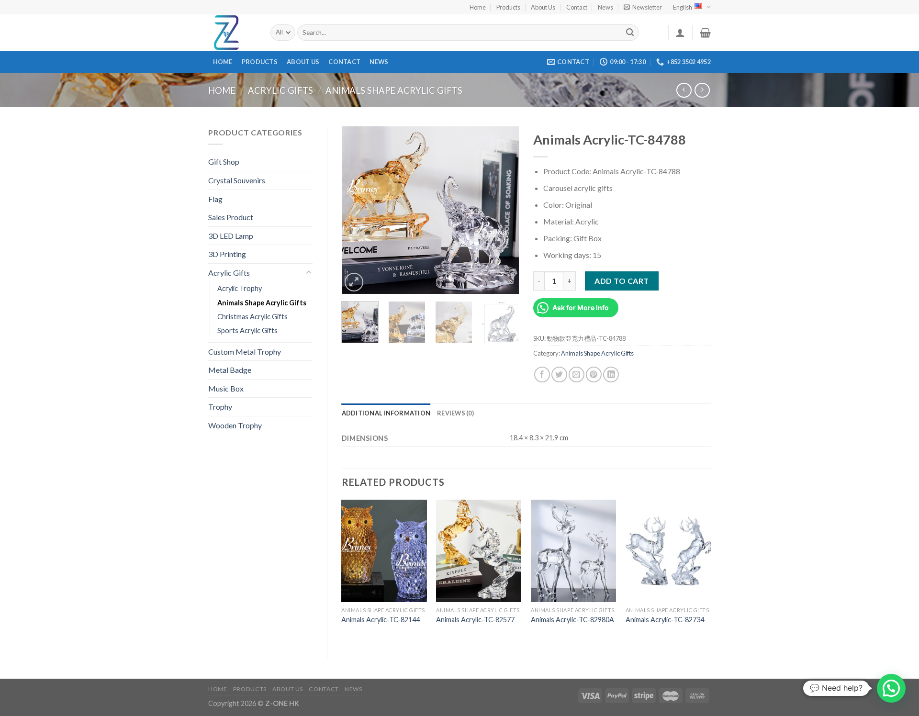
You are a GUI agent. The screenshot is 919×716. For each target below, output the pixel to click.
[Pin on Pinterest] (594, 374)
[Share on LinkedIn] (611, 374)
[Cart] (705, 32)
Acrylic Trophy (239, 288)
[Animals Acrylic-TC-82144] (383, 551)
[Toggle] (309, 273)
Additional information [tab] (386, 413)
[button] (891, 688)
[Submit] (630, 32)
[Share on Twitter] (559, 374)
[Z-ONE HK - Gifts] (232, 32)
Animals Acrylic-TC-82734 (665, 619)
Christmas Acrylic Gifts (252, 317)
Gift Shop (223, 161)
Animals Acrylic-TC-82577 (475, 619)
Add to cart (621, 280)
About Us (543, 7)
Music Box (226, 388)
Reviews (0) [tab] (455, 413)
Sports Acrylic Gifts (247, 330)
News (605, 7)
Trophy (220, 406)
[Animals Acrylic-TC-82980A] (573, 551)
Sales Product (230, 217)
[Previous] (357, 210)
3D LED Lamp (230, 235)
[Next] (503, 210)
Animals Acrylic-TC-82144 (380, 619)
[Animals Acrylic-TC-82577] (478, 551)
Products (508, 7)
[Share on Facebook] (542, 374)
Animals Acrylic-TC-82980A (572, 619)
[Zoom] (354, 282)
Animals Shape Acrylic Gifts (393, 90)
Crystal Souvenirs (236, 180)
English (682, 7)
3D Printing (227, 253)
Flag (215, 198)
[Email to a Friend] (576, 374)
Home (478, 7)
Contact (576, 7)
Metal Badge (229, 369)
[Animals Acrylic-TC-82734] (668, 551)
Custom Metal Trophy (244, 351)
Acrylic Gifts (280, 90)
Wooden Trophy (235, 425)
